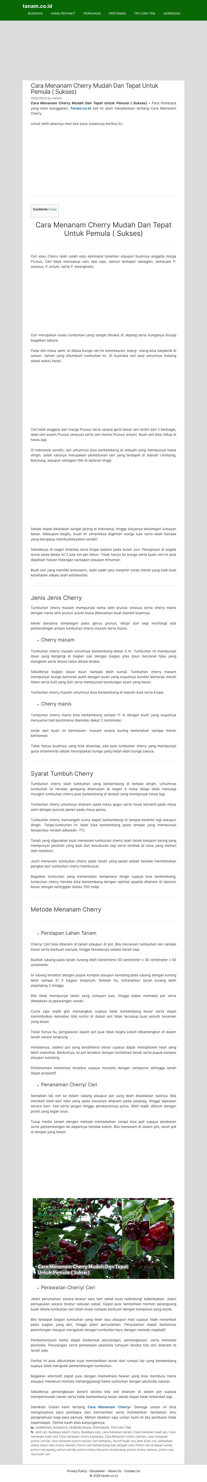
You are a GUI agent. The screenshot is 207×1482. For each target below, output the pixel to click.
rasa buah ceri (40, 1454)
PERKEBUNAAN (80, 1427)
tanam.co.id (37, 6)
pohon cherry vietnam (142, 1449)
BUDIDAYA (35, 13)
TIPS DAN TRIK (144, 13)
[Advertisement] (103, 50)
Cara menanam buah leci (150, 1432)
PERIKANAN (92, 13)
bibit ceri (41, 1432)
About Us (114, 1471)
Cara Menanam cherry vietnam (125, 1436)
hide (52, 209)
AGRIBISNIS (172, 13)
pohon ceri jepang (43, 1449)
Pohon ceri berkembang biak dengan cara (105, 1445)
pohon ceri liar (66, 1449)
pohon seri (166, 1449)
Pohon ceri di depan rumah (153, 1445)
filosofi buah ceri (124, 1441)
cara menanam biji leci (117, 1432)
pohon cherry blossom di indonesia (101, 1449)
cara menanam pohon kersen (71, 1441)
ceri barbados (102, 1441)
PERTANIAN (117, 13)
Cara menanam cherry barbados (81, 1436)
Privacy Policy (77, 1471)
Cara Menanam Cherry (108, 1407)
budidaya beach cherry (64, 1432)
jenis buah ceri (146, 1441)
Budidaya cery (91, 1432)
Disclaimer (97, 1471)
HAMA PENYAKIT (63, 13)
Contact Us (132, 1471)
